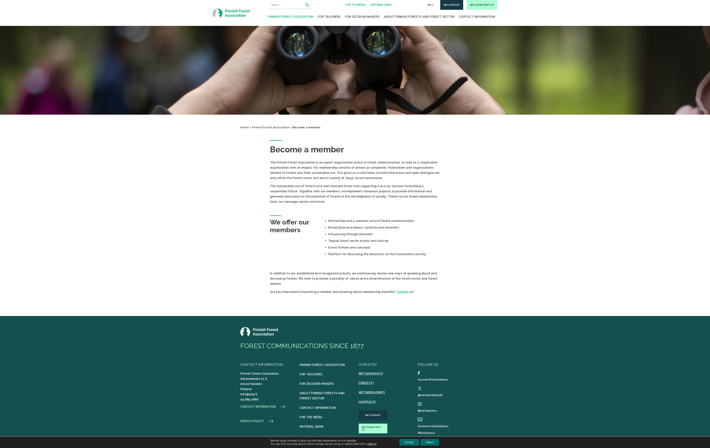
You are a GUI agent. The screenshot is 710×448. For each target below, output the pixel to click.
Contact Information (477, 16)
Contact (402, 292)
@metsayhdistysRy (430, 395)
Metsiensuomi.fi (372, 392)
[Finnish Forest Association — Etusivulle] (232, 13)
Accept (409, 442)
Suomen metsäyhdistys (433, 426)
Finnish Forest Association (290, 16)
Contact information (258, 406)
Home (244, 127)
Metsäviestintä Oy (371, 428)
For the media (311, 417)
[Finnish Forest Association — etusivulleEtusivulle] (259, 335)
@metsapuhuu (427, 410)
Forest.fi (366, 383)
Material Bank (312, 426)
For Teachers (329, 16)
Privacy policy (252, 421)
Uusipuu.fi (367, 402)
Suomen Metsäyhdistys (433, 379)
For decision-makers (362, 16)
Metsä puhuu (426, 432)
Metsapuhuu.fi (371, 373)
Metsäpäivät (373, 415)
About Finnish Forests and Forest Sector (419, 16)
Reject (429, 442)
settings (372, 443)
